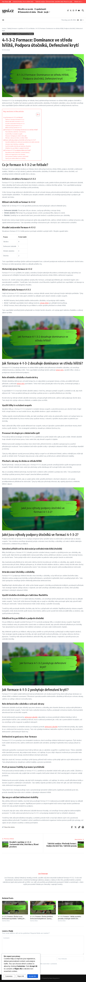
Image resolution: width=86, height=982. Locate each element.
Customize (8, 976)
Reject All (21, 976)
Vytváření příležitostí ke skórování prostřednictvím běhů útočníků (22, 142)
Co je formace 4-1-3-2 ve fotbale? (13, 117)
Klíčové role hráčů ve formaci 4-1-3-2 (14, 121)
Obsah (40, 12)
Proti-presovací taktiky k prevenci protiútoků (16, 156)
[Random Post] (78, 20)
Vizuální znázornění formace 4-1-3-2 (15, 123)
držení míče (60, 370)
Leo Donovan (43, 874)
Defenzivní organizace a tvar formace (15, 154)
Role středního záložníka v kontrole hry (15, 132)
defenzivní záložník (31, 717)
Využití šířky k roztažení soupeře (13, 134)
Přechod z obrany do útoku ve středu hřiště (16, 138)
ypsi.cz (8, 10)
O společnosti (40, 9)
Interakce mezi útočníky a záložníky (14, 144)
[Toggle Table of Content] (37, 114)
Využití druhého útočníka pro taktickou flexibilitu (18, 146)
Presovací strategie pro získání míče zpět (15, 136)
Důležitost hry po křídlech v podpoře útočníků (17, 148)
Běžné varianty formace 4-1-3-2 (13, 127)
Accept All (32, 976)
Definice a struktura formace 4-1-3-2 (14, 119)
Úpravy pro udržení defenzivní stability (15, 158)
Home (4, 28)
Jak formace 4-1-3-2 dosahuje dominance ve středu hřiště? (20, 130)
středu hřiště (44, 303)
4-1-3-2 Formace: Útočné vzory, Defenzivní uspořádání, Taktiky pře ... (14, 917)
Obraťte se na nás (25, 9)
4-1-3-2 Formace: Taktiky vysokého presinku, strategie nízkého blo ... (69, 917)
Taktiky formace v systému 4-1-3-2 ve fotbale (21, 28)
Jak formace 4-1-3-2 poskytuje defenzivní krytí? (17, 150)
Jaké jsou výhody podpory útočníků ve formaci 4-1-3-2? (19, 140)
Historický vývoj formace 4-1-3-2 (13, 125)
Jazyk (46, 12)
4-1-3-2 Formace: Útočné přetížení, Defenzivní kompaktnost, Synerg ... (41, 917)
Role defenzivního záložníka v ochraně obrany (17, 152)
